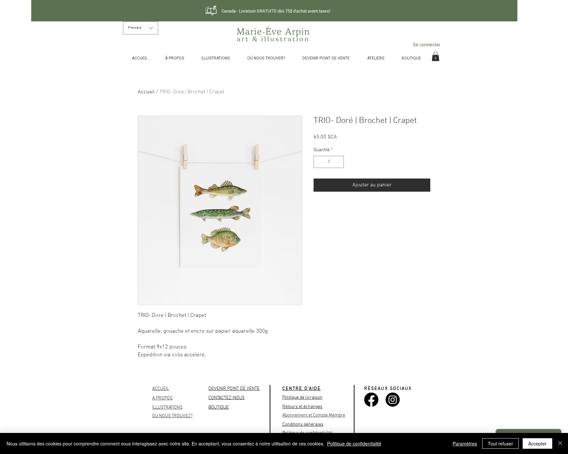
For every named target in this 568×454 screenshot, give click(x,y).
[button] (435, 56)
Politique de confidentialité (354, 443)
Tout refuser (500, 443)
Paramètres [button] (465, 443)
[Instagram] (393, 400)
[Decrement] (319, 162)
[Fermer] (560, 443)
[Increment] (339, 162)
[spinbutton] (329, 162)
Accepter (537, 443)
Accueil (146, 92)
